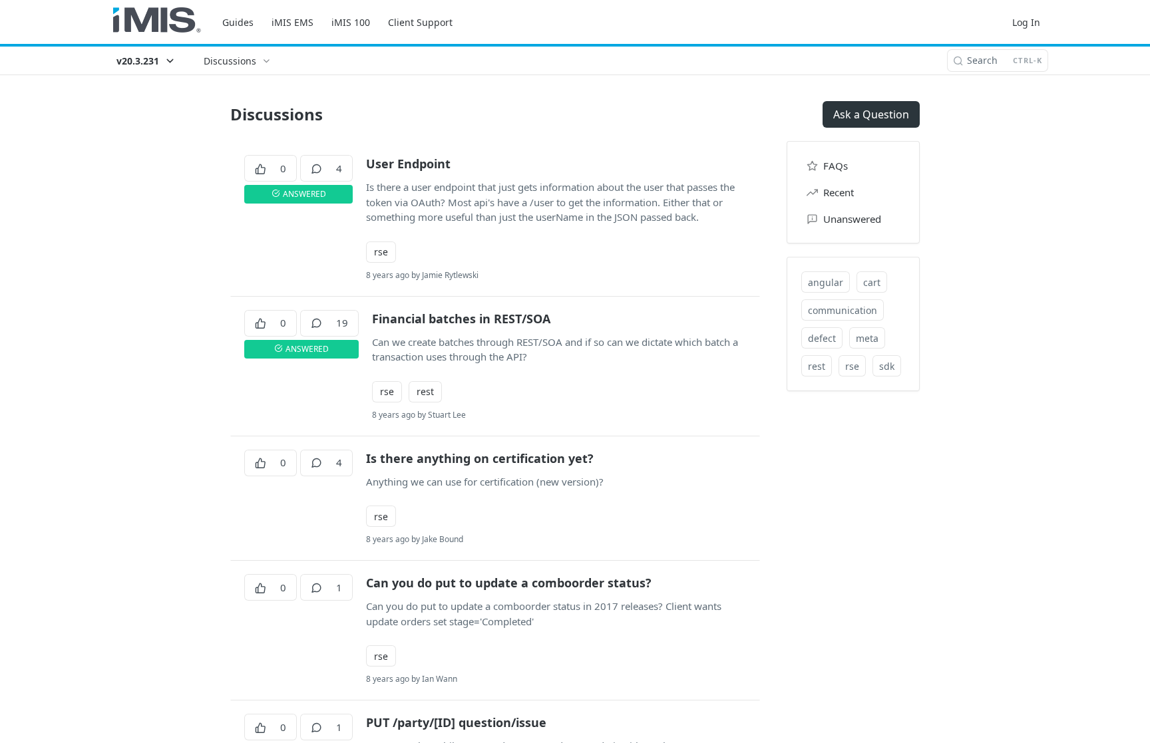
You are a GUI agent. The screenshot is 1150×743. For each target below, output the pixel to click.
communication (842, 310)
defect (822, 338)
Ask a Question (871, 114)
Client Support (420, 22)
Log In (1026, 22)
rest (425, 391)
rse (381, 251)
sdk (886, 366)
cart (871, 282)
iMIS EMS (292, 22)
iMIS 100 (350, 22)
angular (825, 282)
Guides (238, 22)
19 (342, 322)
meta (867, 338)
